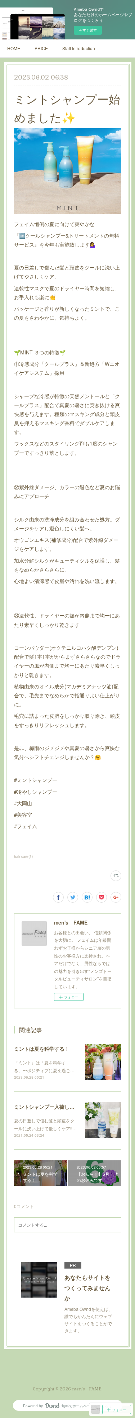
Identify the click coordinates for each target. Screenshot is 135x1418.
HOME (13, 48)
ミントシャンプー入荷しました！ (52, 1106)
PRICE (41, 48)
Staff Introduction (78, 48)
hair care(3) (23, 856)
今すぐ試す (88, 30)
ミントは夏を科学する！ (41, 1048)
